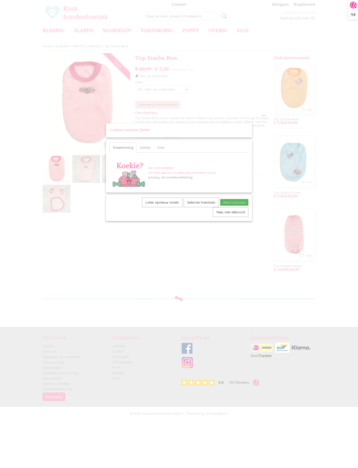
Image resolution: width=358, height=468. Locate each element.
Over (161, 147)
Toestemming (123, 147)
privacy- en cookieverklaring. (170, 177)
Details (145, 147)
